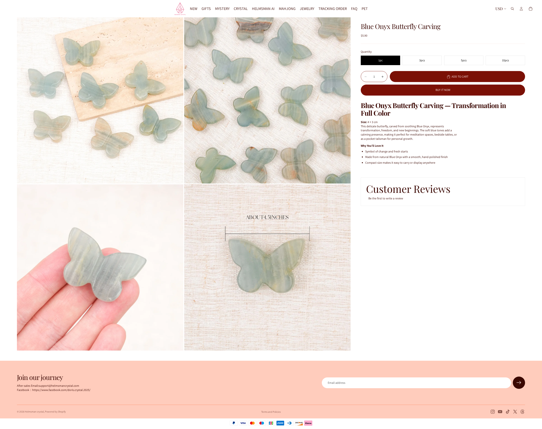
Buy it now (443, 90)
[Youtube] (500, 411)
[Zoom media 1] (100, 100)
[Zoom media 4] (267, 267)
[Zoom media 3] (100, 267)
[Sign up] (519, 383)
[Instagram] (492, 411)
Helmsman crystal (34, 411)
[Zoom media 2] (267, 100)
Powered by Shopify (55, 411)
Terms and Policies (271, 411)
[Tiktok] (507, 411)
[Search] (512, 8)
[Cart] (530, 8)
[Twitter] (515, 411)
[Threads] (522, 411)
